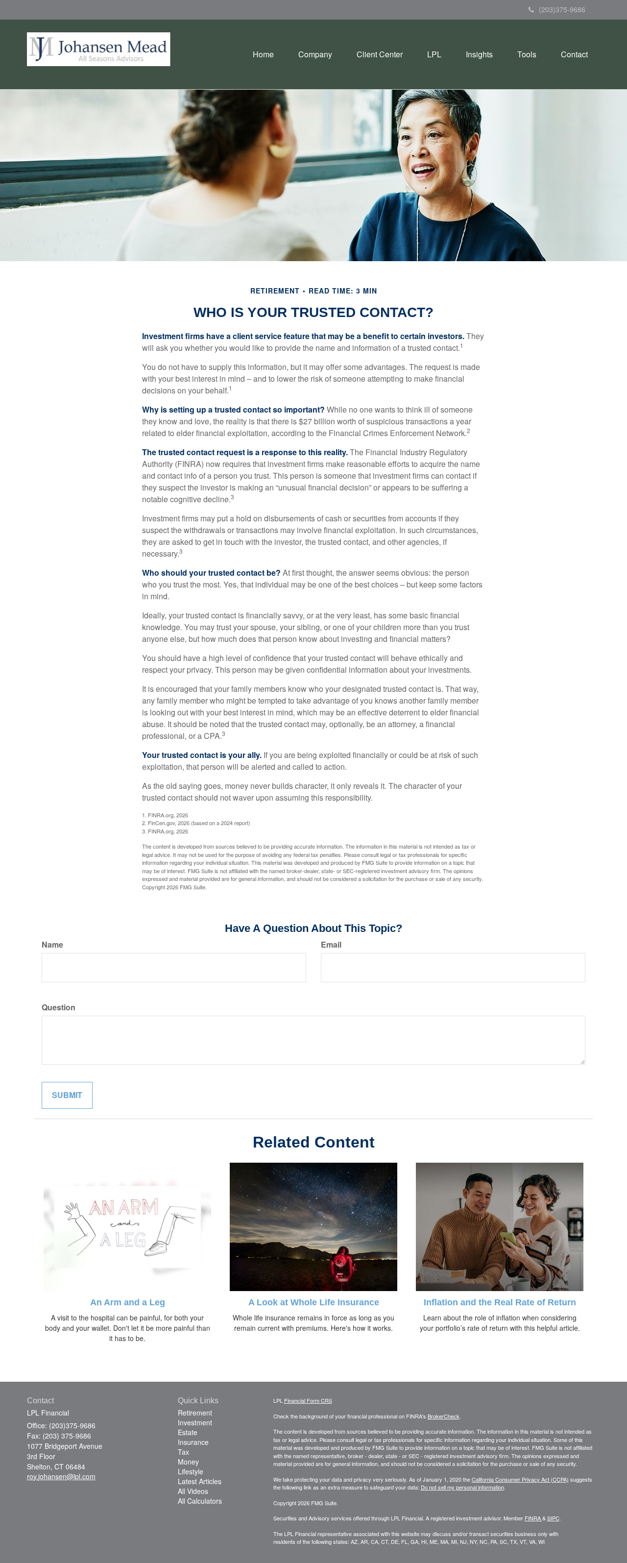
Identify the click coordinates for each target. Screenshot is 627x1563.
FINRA (533, 1518)
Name (52, 944)
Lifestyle (190, 1471)
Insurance (193, 1442)
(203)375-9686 (562, 9)
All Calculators (200, 1501)
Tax (183, 1452)
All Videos (193, 1491)
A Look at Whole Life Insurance (313, 1302)
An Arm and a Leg (127, 1302)
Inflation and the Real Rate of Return (500, 1302)
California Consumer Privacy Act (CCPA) (520, 1479)
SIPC (553, 1518)
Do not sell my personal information (462, 1487)
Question (58, 1007)
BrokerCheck (443, 1416)
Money (188, 1461)
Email (331, 944)
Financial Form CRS (308, 1400)
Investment (195, 1422)
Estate (187, 1432)
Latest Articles (199, 1481)
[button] (315, 54)
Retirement (195, 1412)
